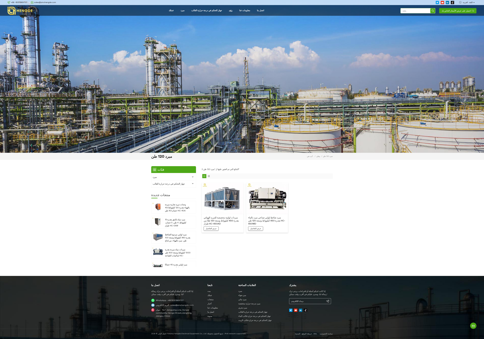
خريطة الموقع (307, 334)
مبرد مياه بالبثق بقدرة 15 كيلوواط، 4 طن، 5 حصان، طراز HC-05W (175, 222)
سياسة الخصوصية (326, 334)
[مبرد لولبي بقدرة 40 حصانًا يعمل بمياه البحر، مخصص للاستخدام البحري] (158, 266)
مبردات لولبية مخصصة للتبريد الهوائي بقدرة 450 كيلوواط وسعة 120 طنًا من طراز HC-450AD (221, 220)
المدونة (297, 334)
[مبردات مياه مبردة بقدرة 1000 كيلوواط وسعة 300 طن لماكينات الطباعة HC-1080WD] (158, 251)
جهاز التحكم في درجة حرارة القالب (206, 10)
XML (315, 334)
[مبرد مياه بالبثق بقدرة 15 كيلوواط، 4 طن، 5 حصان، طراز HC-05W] (158, 221)
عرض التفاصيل (211, 228)
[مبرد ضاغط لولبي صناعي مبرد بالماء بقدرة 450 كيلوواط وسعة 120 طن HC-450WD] (267, 198)
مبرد (183, 10)
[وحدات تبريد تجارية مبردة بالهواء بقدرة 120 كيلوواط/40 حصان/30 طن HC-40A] (158, 206)
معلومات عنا (244, 10)
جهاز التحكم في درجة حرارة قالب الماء (254, 316)
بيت (209, 291)
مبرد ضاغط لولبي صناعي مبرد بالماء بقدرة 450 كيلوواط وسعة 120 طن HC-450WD (266, 220)
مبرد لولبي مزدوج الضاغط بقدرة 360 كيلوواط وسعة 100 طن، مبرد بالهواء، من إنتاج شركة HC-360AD (177, 237)
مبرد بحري (242, 308)
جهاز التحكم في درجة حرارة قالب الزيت (255, 320)
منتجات (210, 299)
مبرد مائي (242, 299)
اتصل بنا (260, 10)
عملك (171, 10)
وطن (318, 156)
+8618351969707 (176, 300)
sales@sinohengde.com (45, 2)
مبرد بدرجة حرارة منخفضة (249, 303)
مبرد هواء (242, 295)
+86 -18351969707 (19, 2)
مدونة (209, 316)
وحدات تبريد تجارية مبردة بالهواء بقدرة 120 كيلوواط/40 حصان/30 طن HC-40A (177, 207)
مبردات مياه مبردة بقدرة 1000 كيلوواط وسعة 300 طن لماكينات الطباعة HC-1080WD (177, 252)
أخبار (209, 303)
